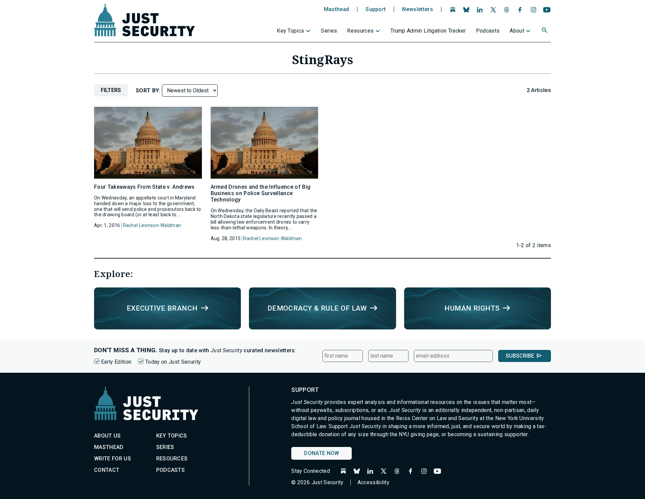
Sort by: (149, 90)
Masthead (336, 9)
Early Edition (116, 362)
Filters (111, 90)
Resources (360, 31)
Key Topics (290, 31)
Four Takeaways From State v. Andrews (144, 187)
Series (329, 31)
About (517, 31)
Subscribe (520, 356)
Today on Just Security (173, 362)
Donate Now (321, 453)
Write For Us (112, 458)
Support (376, 9)
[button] (545, 31)
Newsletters (417, 9)
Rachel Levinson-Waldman (152, 225)
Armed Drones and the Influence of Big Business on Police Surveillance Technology (261, 193)
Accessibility (373, 482)
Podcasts (488, 31)
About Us (107, 436)
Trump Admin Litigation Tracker (428, 31)
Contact (106, 470)
